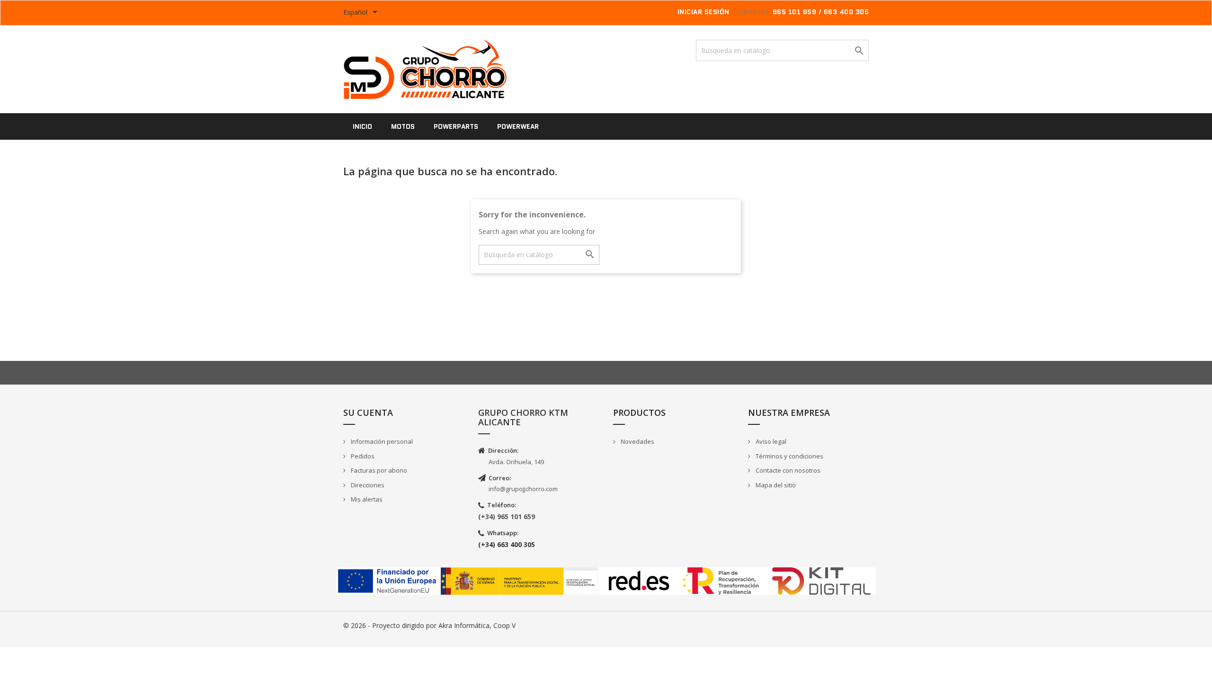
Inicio (362, 126)
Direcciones (366, 485)
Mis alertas (366, 499)
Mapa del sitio (775, 485)
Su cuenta (368, 412)
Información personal (381, 441)
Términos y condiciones (788, 456)
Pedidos (361, 456)
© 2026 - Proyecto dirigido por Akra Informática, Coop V (429, 625)
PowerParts (456, 126)
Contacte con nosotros (787, 470)
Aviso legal (770, 441)
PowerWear (518, 126)
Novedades (636, 441)
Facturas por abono (378, 470)
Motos (403, 126)
